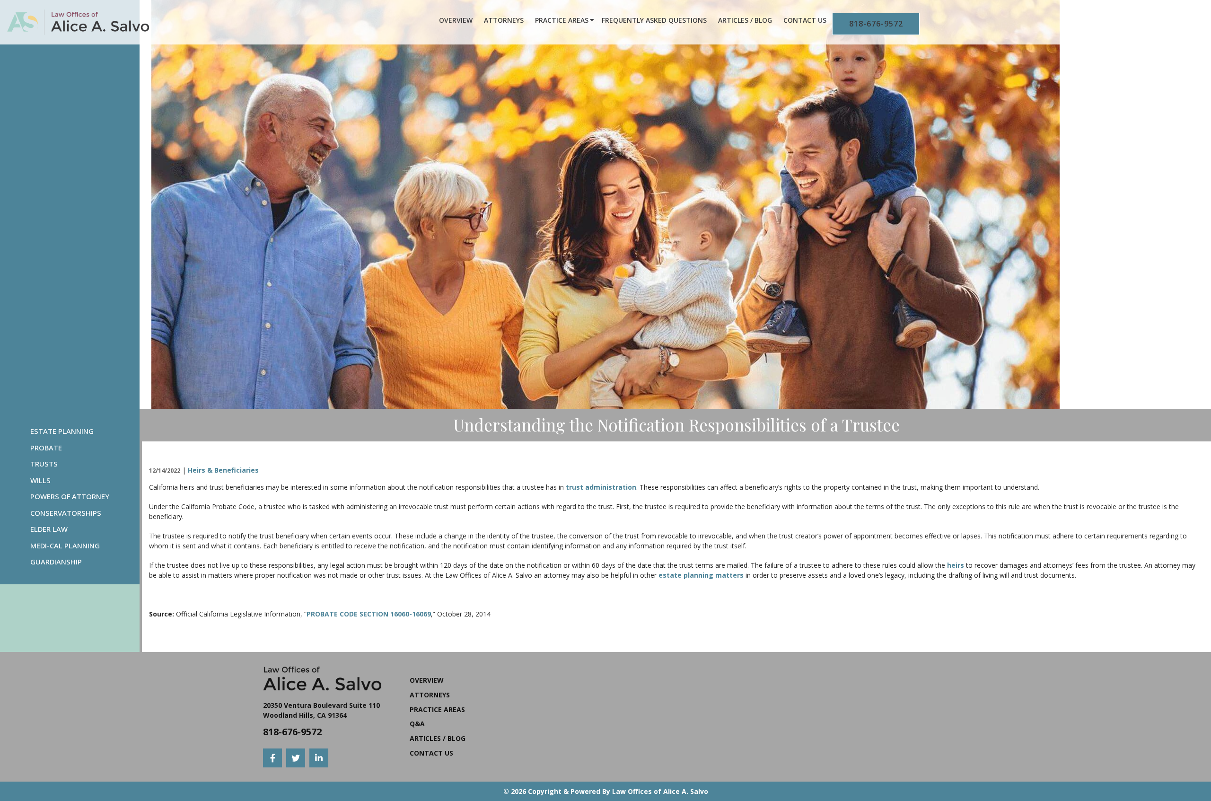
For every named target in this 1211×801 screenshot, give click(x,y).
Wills (40, 480)
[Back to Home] (78, 22)
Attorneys (504, 20)
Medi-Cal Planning (65, 545)
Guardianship (56, 561)
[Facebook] (272, 757)
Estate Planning (62, 431)
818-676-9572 (876, 23)
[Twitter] (295, 757)
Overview (456, 20)
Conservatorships (65, 513)
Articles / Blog (745, 20)
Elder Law (49, 529)
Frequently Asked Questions (654, 20)
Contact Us (804, 20)
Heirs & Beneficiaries (223, 470)
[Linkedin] (318, 757)
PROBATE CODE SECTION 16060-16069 (369, 613)
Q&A (417, 723)
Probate (46, 447)
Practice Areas (561, 20)
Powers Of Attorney (69, 496)
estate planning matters (701, 575)
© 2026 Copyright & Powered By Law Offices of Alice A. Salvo (605, 791)
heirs (955, 565)
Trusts (44, 463)
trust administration (601, 487)
